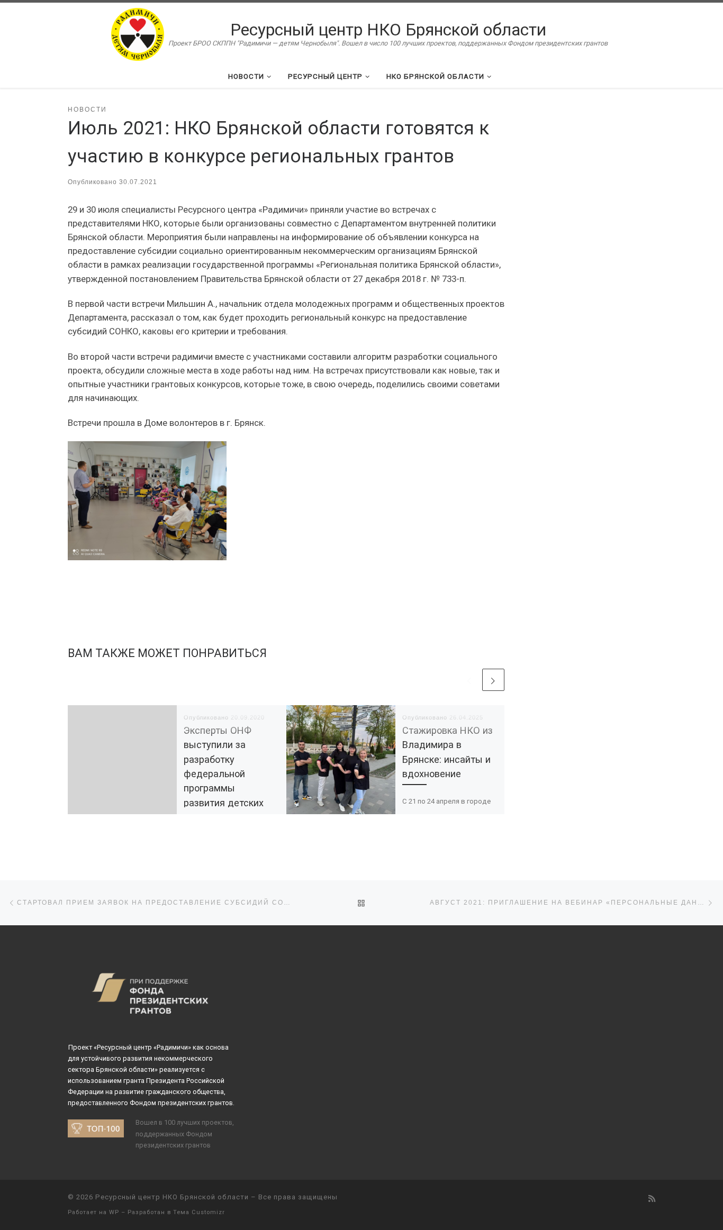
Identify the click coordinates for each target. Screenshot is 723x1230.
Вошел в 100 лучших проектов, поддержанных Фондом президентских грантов (184, 1133)
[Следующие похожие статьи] (493, 680)
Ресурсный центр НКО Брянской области (172, 1197)
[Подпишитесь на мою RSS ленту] (651, 1199)
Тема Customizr (199, 1212)
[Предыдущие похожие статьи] (469, 680)
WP (114, 1212)
